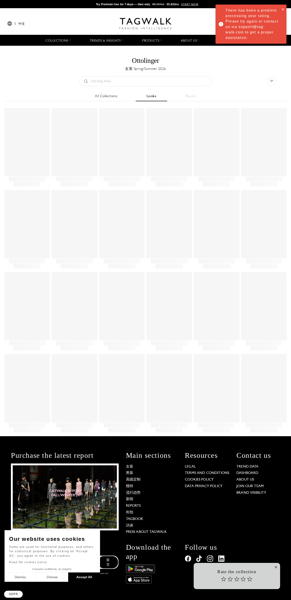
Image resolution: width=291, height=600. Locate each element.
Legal (190, 466)
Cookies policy (199, 479)
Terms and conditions (207, 473)
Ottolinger (145, 60)
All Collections (106, 96)
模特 (129, 486)
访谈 (129, 525)
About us (245, 479)
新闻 (129, 499)
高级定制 (133, 479)
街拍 (129, 512)
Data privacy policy (204, 486)
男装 (129, 473)
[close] (283, 9)
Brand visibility (251, 493)
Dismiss (20, 577)
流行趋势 (133, 493)
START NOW (189, 4)
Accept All (84, 577)
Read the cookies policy (28, 562)
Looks (151, 96)
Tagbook (134, 519)
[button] (13, 594)
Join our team (250, 486)
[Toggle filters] (271, 81)
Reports (133, 506)
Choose (52, 577)
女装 (129, 466)
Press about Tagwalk (146, 532)
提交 (108, 562)
